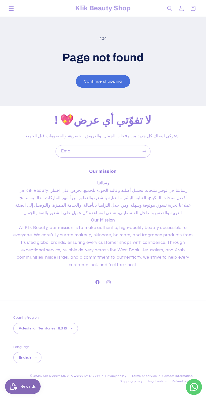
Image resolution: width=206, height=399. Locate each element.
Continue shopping (103, 81)
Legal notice (157, 381)
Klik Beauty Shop (56, 375)
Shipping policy (131, 381)
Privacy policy (115, 376)
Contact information (177, 376)
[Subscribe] (144, 151)
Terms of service (144, 376)
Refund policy (182, 381)
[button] (11, 8)
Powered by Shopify (85, 375)
